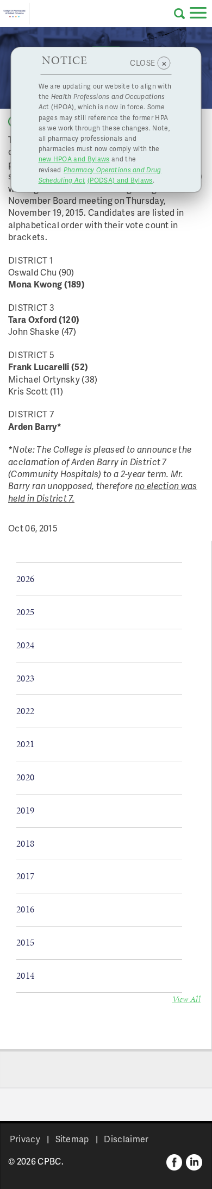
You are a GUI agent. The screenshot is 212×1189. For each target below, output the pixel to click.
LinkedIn (194, 1162)
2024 (25, 645)
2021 (25, 743)
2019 (25, 810)
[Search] (179, 13)
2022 (25, 710)
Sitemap (72, 1138)
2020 (25, 777)
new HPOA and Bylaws (74, 159)
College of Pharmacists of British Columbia (14, 13)
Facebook (174, 1162)
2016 (25, 909)
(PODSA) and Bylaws (100, 175)
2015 (25, 942)
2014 (25, 975)
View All (186, 999)
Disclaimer (126, 1138)
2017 (25, 876)
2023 (25, 678)
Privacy (25, 1138)
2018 (25, 843)
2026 (25, 578)
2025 (25, 611)
